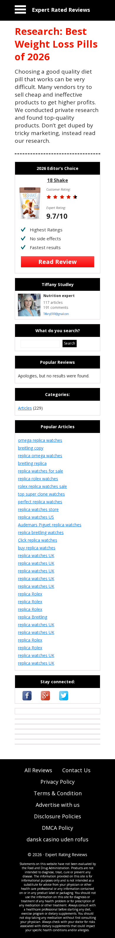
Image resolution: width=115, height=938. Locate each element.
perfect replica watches (40, 501)
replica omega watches (40, 455)
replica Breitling (32, 617)
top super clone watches (41, 494)
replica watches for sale (40, 471)
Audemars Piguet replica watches (49, 525)
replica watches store (38, 509)
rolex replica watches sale (42, 486)
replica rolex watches (38, 478)
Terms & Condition (58, 793)
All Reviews (38, 770)
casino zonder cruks (34, 711)
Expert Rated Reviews (61, 9)
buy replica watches (36, 548)
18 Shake (57, 180)
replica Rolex (30, 594)
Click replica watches (37, 540)
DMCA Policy (57, 827)
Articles (25, 408)
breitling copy (30, 448)
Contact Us (76, 770)
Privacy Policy (57, 781)
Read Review (57, 262)
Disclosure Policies (57, 816)
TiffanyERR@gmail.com (56, 314)
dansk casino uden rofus (57, 839)
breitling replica (32, 463)
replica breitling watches (41, 532)
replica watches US (36, 517)
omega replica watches (40, 440)
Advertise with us (58, 804)
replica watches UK (36, 555)
